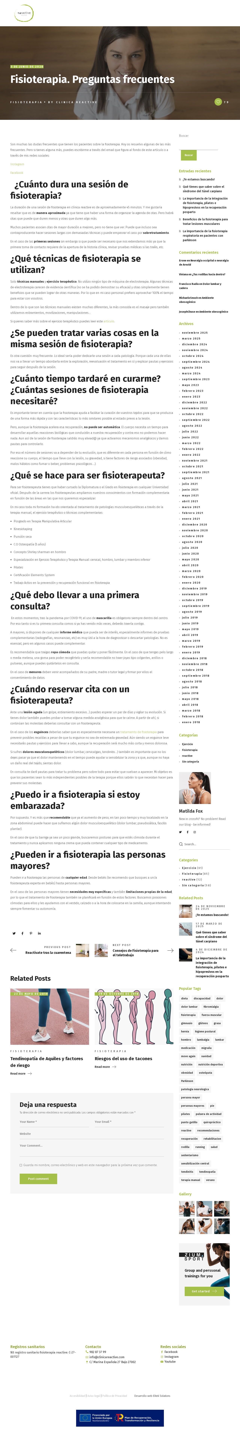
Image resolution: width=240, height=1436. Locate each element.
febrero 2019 (192, 646)
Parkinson (187, 1081)
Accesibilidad (77, 1396)
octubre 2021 (192, 466)
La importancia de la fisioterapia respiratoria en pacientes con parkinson (205, 235)
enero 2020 (191, 582)
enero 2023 (191, 396)
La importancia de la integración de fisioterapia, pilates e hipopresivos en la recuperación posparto (205, 205)
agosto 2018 (192, 681)
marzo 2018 (191, 710)
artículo (109, 321)
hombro (186, 1039)
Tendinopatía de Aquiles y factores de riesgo (46, 1062)
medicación (188, 1048)
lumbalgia (203, 1039)
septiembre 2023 (196, 379)
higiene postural (205, 1031)
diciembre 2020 (194, 524)
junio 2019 (190, 623)
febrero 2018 (192, 716)
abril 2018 (190, 704)
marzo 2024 (191, 373)
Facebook (16, 173)
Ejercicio (187, 744)
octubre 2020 (193, 536)
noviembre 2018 (195, 664)
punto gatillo (189, 1122)
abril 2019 (190, 635)
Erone (182, 260)
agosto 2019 (192, 611)
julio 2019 (190, 617)
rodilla (185, 1147)
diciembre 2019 (194, 588)
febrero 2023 (193, 391)
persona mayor (190, 1097)
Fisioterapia (26, 102)
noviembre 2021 (195, 460)
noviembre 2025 (195, 332)
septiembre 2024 (196, 361)
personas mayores (192, 1105)
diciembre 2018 (194, 658)
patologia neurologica (195, 1089)
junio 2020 (190, 553)
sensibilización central (195, 1163)
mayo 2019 (190, 629)
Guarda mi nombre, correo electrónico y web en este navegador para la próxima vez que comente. (90, 1165)
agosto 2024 (192, 367)
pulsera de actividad (208, 1114)
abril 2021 (190, 501)
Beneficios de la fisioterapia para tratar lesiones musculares (205, 222)
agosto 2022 (192, 425)
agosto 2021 (192, 478)
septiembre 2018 (196, 675)
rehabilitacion (212, 1138)
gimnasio (186, 1023)
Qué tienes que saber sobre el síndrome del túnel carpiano (203, 189)
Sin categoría (190, 761)
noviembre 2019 (195, 594)
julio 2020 (190, 547)
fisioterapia (188, 1015)
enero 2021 (191, 518)
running (200, 1147)
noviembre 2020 (195, 530)
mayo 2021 (190, 495)
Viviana (183, 274)
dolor (219, 998)
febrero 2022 (193, 449)
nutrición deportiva (210, 1064)
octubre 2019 (192, 600)
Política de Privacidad (114, 1396)
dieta (184, 998)
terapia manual (190, 1180)
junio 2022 (190, 437)
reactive (187, 755)
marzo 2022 (191, 443)
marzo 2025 (191, 338)
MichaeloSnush (188, 298)
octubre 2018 (192, 670)
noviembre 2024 (195, 350)
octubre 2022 (193, 414)
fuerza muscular (212, 1015)
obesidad (187, 1072)
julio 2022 (190, 431)
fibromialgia (211, 1006)
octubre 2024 (193, 356)
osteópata (205, 1072)
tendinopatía (207, 1171)
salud (214, 1147)
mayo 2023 (190, 385)
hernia (185, 1031)
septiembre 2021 (196, 472)
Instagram (17, 164)
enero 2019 (191, 652)
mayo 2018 (190, 699)
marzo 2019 (191, 641)
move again (188, 1056)
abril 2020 (190, 565)
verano (210, 1180)
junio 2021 (190, 489)
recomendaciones (208, 1130)
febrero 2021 (192, 513)
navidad (206, 1056)
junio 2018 (190, 693)
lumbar (219, 1039)
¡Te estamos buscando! (199, 179)
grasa (217, 1023)
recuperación (189, 1138)
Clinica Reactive (77, 102)
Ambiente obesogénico (213, 311)
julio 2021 (190, 484)
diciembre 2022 (194, 402)
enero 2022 (191, 454)
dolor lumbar (189, 1006)
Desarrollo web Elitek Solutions (152, 1396)
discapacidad (202, 998)
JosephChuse (187, 311)
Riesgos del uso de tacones (123, 1058)
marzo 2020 (191, 571)
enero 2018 (191, 722)
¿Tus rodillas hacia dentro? (208, 274)
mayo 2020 (190, 559)
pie (212, 1105)
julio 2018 (190, 687)
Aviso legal (93, 1396)
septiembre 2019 (196, 606)
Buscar (183, 135)
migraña (206, 1048)
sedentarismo (189, 1155)
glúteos (203, 1023)
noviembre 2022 (195, 408)
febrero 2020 (193, 577)
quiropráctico (212, 1122)
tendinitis (187, 1171)
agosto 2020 (192, 542)
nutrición (186, 1064)
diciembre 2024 (194, 344)
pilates (185, 1114)
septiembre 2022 (196, 420)
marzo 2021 (191, 507)
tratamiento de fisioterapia (138, 732)
